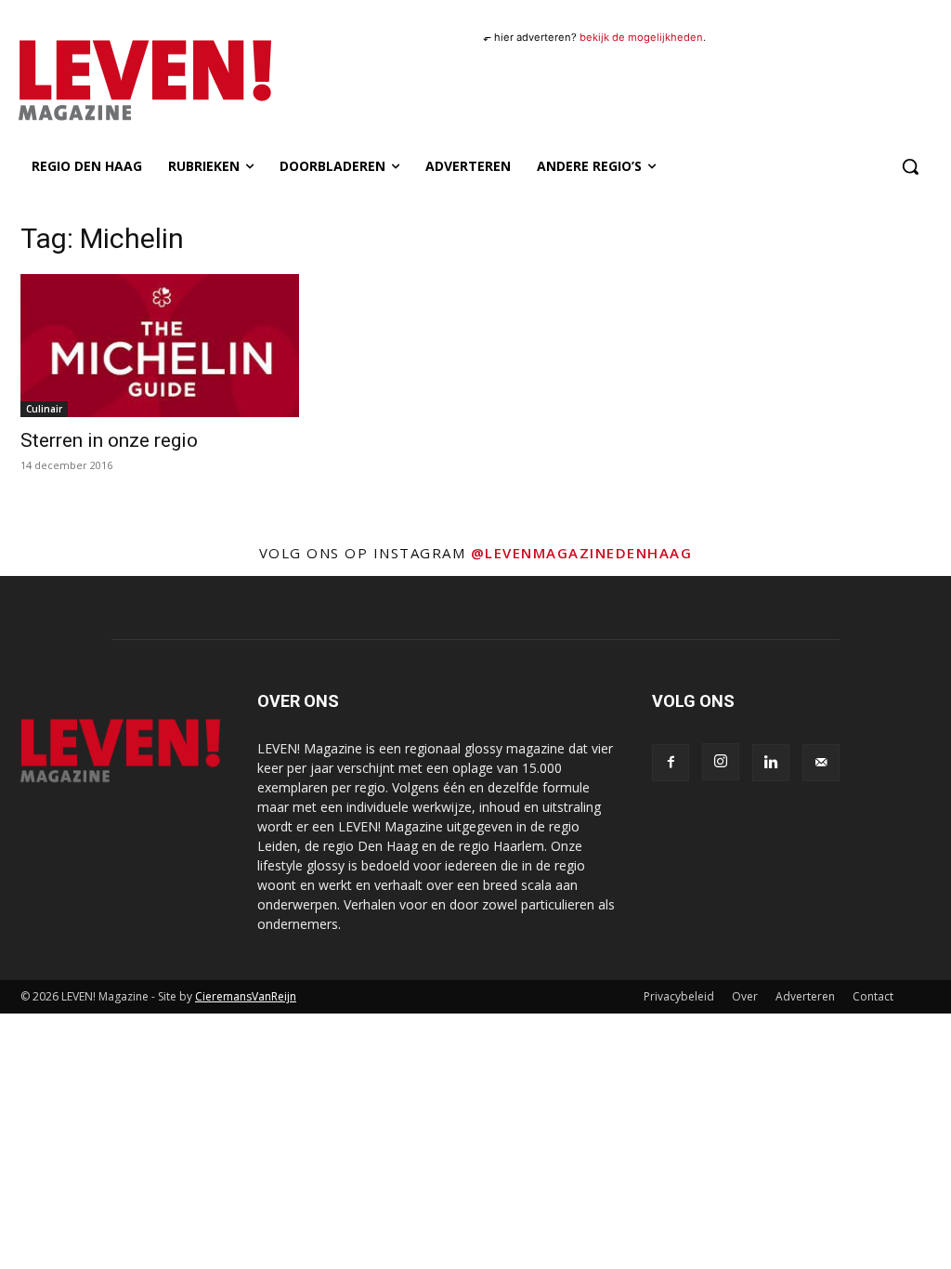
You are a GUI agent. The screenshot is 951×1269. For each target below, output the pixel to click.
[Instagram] (720, 761)
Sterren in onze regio (109, 440)
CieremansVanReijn (245, 996)
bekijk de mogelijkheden (641, 37)
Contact (873, 996)
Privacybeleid (679, 996)
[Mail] (821, 762)
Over (745, 996)
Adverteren (805, 996)
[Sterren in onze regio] (159, 345)
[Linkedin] (770, 762)
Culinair (44, 408)
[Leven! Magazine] (128, 81)
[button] (910, 166)
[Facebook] (670, 762)
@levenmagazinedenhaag (582, 552)
